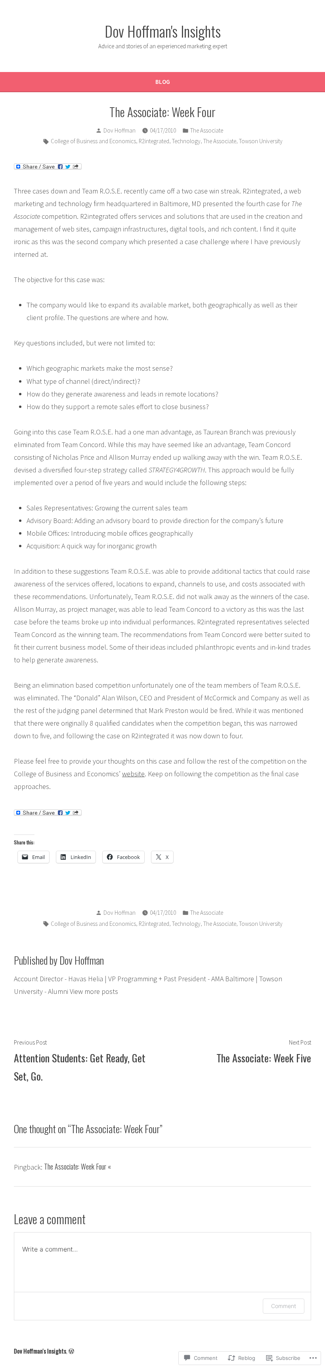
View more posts (94, 991)
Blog (162, 81)
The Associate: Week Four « (77, 1166)
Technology (186, 141)
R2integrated (154, 141)
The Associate (206, 130)
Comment (283, 1306)
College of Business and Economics (93, 141)
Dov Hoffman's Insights (163, 31)
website (133, 773)
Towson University (261, 141)
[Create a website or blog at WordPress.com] (71, 1350)
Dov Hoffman (119, 130)
